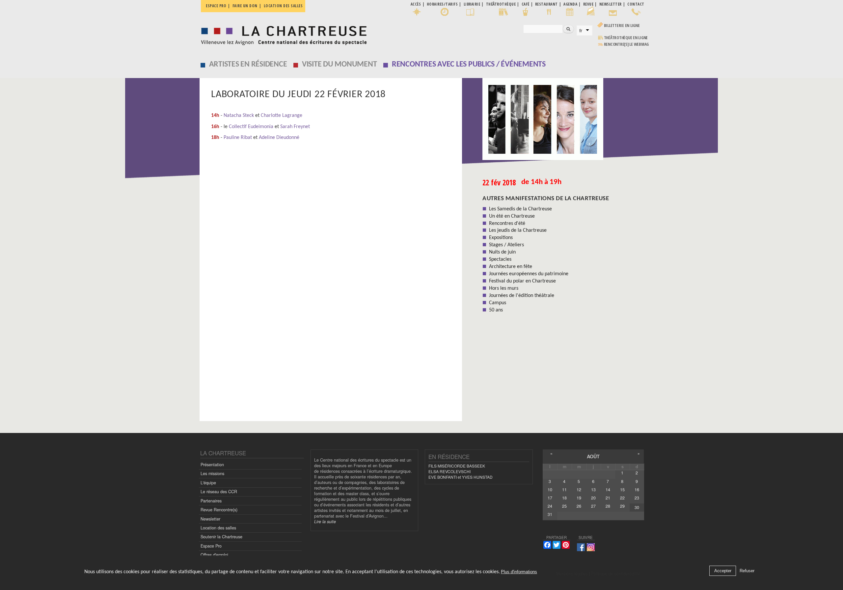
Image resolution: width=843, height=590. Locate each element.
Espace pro (216, 5)
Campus (497, 303)
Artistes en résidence (248, 64)
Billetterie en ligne (622, 25)
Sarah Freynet (295, 126)
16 (637, 490)
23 (637, 498)
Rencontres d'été (507, 223)
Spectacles (500, 259)
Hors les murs (503, 288)
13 (593, 490)
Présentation (212, 465)
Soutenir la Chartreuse (221, 537)
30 (637, 507)
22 (622, 498)
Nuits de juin (502, 252)
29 (622, 506)
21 (608, 498)
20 (593, 498)
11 (564, 490)
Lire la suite (325, 521)
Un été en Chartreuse (512, 216)
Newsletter (210, 519)
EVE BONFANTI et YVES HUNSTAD (460, 477)
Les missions (212, 473)
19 (579, 498)
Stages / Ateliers (506, 245)
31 (550, 514)
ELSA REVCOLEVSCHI (449, 471)
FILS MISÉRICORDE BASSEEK (456, 466)
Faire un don (245, 5)
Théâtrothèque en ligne (626, 37)
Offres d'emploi (214, 555)
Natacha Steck (239, 115)
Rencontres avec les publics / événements (469, 64)
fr (580, 31)
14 (608, 490)
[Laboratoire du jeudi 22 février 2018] (545, 121)
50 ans (496, 310)
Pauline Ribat (238, 137)
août (593, 456)
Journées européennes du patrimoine (528, 274)
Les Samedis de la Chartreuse (520, 209)
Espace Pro (211, 546)
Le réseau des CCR (219, 492)
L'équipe (208, 483)
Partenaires (211, 501)
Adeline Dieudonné (279, 137)
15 (622, 490)
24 (550, 506)
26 (579, 506)
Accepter (722, 570)
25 (564, 506)
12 (579, 490)
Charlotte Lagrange (281, 115)
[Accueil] (282, 33)
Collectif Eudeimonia (251, 126)
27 (593, 506)
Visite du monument (339, 64)
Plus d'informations (519, 571)
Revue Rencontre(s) (219, 510)
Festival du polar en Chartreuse (522, 281)
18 (564, 498)
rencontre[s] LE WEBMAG (626, 44)
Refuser (747, 570)
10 (550, 490)
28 (608, 506)
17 (550, 498)
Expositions (501, 237)
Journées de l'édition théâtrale (521, 295)
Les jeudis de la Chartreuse (518, 230)
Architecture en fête (510, 266)
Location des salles (283, 5)
